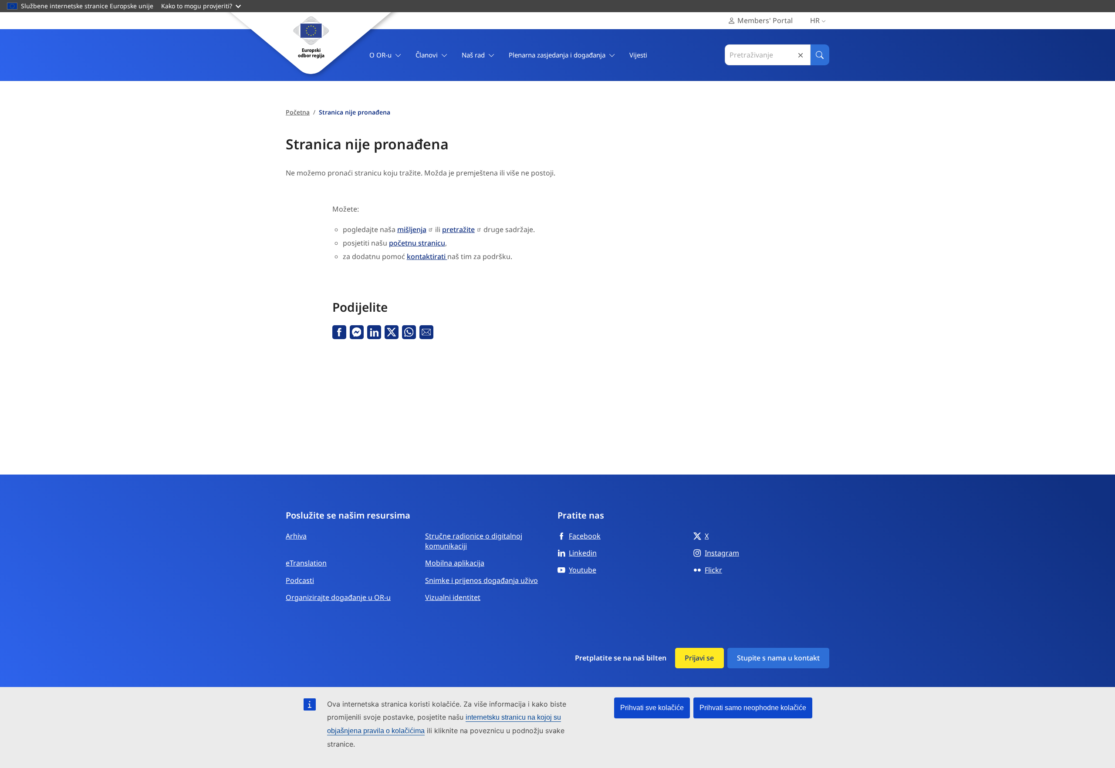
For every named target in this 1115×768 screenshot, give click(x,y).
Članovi (427, 55)
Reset (801, 55)
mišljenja (411, 229)
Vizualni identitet (452, 597)
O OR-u (380, 55)
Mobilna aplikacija (454, 563)
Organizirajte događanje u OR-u (338, 597)
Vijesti (638, 55)
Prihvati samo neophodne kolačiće (752, 707)
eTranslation (306, 563)
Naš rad (473, 55)
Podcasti (300, 580)
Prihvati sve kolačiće (652, 707)
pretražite (458, 229)
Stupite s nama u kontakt (778, 658)
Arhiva (296, 536)
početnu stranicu (417, 243)
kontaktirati (427, 256)
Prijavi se (699, 658)
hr (815, 20)
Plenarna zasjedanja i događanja (557, 55)
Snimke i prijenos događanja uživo (481, 580)
